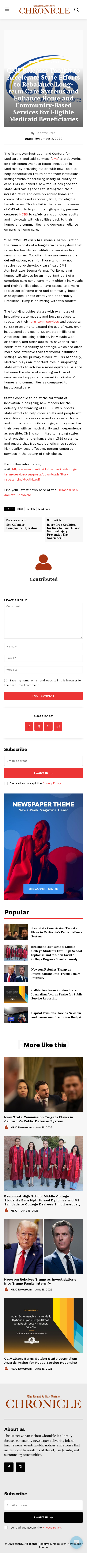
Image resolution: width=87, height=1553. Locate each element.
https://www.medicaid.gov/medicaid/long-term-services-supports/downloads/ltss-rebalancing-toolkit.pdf (40, 474)
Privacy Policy (52, 783)
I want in (41, 773)
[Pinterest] (48, 726)
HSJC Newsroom (21, 1127)
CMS (55, 159)
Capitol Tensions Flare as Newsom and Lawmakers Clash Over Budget (56, 1015)
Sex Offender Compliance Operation (22, 526)
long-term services (44, 322)
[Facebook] (29, 726)
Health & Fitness (44, 62)
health (31, 509)
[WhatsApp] (58, 726)
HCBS (23, 214)
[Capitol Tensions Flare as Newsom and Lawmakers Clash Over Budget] (16, 1015)
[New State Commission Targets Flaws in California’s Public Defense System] (16, 932)
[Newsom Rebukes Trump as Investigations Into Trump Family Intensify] (16, 973)
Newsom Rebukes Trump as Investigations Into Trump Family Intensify (55, 973)
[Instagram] (20, 1467)
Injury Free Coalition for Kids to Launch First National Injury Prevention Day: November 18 (63, 531)
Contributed (46, 133)
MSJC (14, 1210)
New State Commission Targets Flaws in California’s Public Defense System (56, 932)
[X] (38, 726)
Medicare (44, 509)
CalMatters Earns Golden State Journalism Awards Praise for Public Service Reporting (56, 994)
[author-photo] (7, 1127)
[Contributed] (43, 562)
